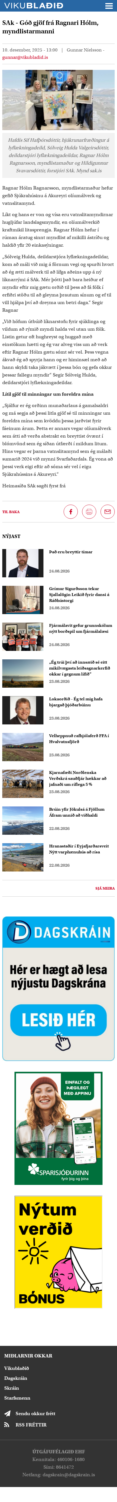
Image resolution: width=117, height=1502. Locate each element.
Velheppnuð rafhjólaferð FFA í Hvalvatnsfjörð (79, 738)
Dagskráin (15, 1378)
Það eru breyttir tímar (71, 551)
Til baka (11, 511)
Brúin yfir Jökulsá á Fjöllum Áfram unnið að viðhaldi (77, 812)
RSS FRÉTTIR (31, 1425)
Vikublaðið (16, 1368)
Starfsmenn (17, 1398)
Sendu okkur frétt (35, 1414)
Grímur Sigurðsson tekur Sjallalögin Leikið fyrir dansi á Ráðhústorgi (79, 594)
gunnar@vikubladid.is (25, 57)
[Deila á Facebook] (71, 512)
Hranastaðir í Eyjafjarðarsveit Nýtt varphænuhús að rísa (79, 849)
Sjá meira (105, 888)
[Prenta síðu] (89, 512)
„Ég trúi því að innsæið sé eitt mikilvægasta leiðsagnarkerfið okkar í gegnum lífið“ (79, 668)
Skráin (11, 1388)
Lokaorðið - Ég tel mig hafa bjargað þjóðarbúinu (76, 701)
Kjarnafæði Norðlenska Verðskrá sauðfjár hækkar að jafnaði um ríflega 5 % (77, 778)
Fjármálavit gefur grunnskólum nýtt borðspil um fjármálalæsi (80, 628)
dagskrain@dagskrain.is (69, 1475)
